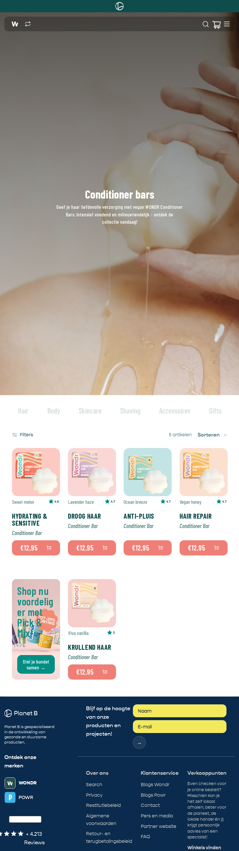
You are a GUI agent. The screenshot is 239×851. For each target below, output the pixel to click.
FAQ (145, 836)
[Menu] (226, 24)
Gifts (215, 410)
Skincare (90, 410)
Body (53, 410)
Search (94, 784)
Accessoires (174, 410)
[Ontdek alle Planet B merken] (27, 24)
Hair (23, 410)
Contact (150, 805)
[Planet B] (119, 6)
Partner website (158, 826)
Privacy (94, 795)
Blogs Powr (153, 795)
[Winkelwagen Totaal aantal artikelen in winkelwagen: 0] (215, 24)
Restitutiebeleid (103, 805)
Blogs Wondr (155, 784)
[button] (212, 434)
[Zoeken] (205, 24)
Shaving (130, 410)
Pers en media (157, 816)
